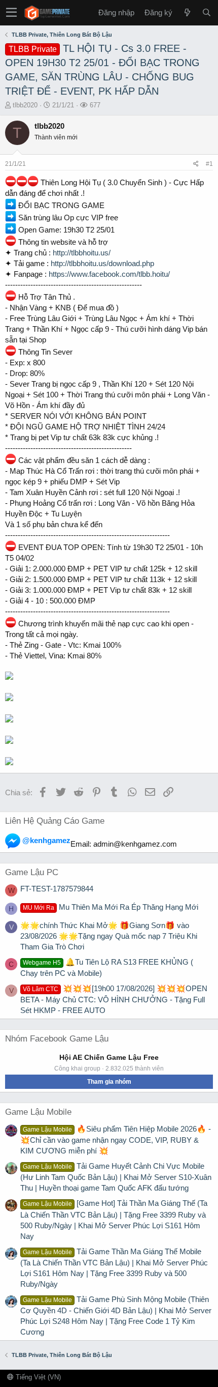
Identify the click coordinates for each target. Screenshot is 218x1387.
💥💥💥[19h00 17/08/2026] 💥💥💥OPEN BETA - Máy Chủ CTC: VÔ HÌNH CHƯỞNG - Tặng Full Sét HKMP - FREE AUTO (113, 999)
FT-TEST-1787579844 (56, 888)
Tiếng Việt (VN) (37, 1377)
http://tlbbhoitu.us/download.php (102, 263)
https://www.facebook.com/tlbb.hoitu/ (109, 274)
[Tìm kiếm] (206, 12)
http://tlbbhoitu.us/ (82, 252)
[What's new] (187, 12)
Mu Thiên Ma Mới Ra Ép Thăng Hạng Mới (110, 907)
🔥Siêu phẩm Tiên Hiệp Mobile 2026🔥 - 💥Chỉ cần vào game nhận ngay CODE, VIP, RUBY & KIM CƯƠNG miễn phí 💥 (115, 1139)
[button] (11, 12)
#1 (209, 163)
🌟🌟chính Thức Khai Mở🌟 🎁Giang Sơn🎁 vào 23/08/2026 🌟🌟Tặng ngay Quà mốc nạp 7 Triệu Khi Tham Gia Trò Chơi (108, 936)
